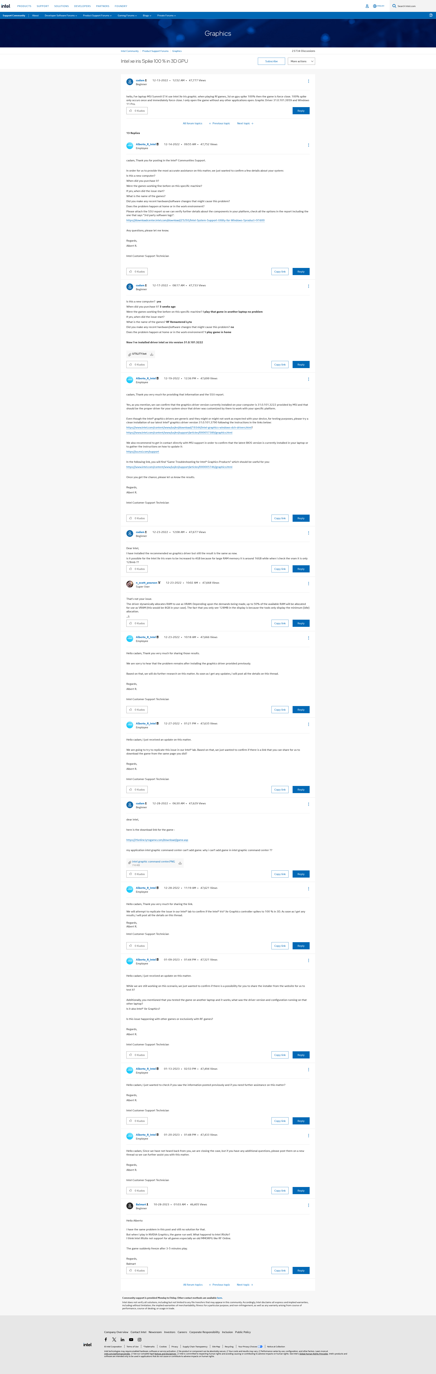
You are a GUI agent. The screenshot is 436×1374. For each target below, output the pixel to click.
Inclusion (227, 1332)
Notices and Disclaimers (165, 1353)
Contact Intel (138, 1332)
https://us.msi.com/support (142, 451)
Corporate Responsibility (204, 1332)
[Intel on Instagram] (139, 1340)
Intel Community (130, 51)
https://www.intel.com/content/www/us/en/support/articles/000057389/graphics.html (179, 432)
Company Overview (116, 1332)
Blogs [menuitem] (146, 15)
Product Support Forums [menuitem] (96, 15)
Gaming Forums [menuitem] (126, 15)
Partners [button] (102, 6)
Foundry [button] (121, 6)
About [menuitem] (35, 15)
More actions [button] (298, 61)
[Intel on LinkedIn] (123, 1340)
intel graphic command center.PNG (153, 861)
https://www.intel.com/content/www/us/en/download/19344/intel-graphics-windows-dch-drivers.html (189, 427)
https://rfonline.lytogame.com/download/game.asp (157, 840)
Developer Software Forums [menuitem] (60, 15)
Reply (301, 111)
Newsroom (155, 1332)
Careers (182, 1332)
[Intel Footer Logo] (87, 1344)
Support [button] (43, 6)
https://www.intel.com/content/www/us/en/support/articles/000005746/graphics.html (179, 467)
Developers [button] (82, 6)
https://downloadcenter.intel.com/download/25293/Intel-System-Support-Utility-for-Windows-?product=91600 (195, 220)
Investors (169, 1332)
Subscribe (271, 61)
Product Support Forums (155, 51)
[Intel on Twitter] (114, 1340)
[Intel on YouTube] (131, 1340)
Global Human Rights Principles (313, 1353)
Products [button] (24, 6)
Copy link (280, 271)
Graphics (177, 51)
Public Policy (243, 1332)
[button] (308, 81)
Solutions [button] (61, 6)
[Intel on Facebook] (106, 1340)
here (219, 1298)
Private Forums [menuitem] (165, 15)
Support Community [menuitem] (14, 15)
